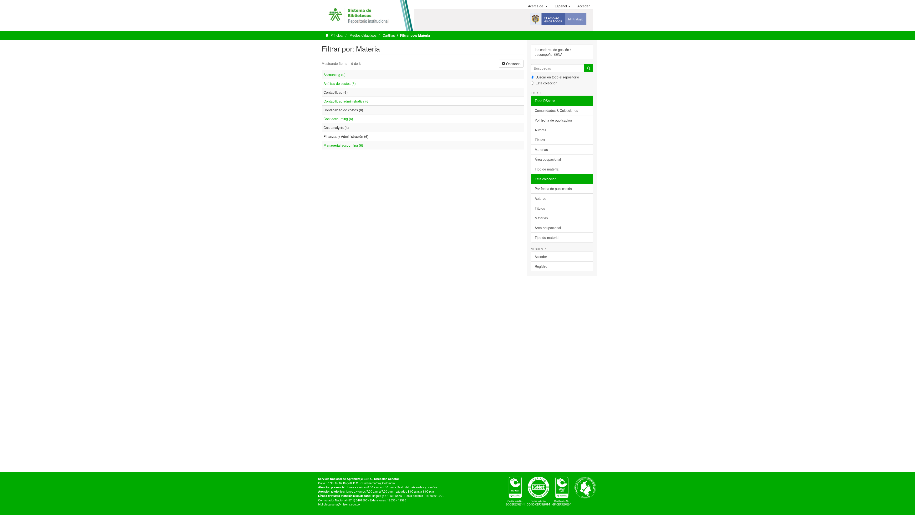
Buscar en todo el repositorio (557, 77)
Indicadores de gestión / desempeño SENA (553, 52)
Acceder (541, 256)
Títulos (540, 139)
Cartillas (389, 35)
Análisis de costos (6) (340, 83)
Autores (540, 130)
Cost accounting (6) (338, 118)
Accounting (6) (335, 74)
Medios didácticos (363, 35)
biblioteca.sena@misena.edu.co (339, 504)
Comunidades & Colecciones (556, 110)
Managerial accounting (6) (343, 145)
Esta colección (546, 83)
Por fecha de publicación (553, 120)
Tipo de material (547, 169)
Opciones (512, 63)
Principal (336, 35)
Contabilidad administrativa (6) (347, 101)
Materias (541, 149)
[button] (537, 6)
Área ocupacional (548, 159)
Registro (541, 266)
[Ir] (588, 68)
